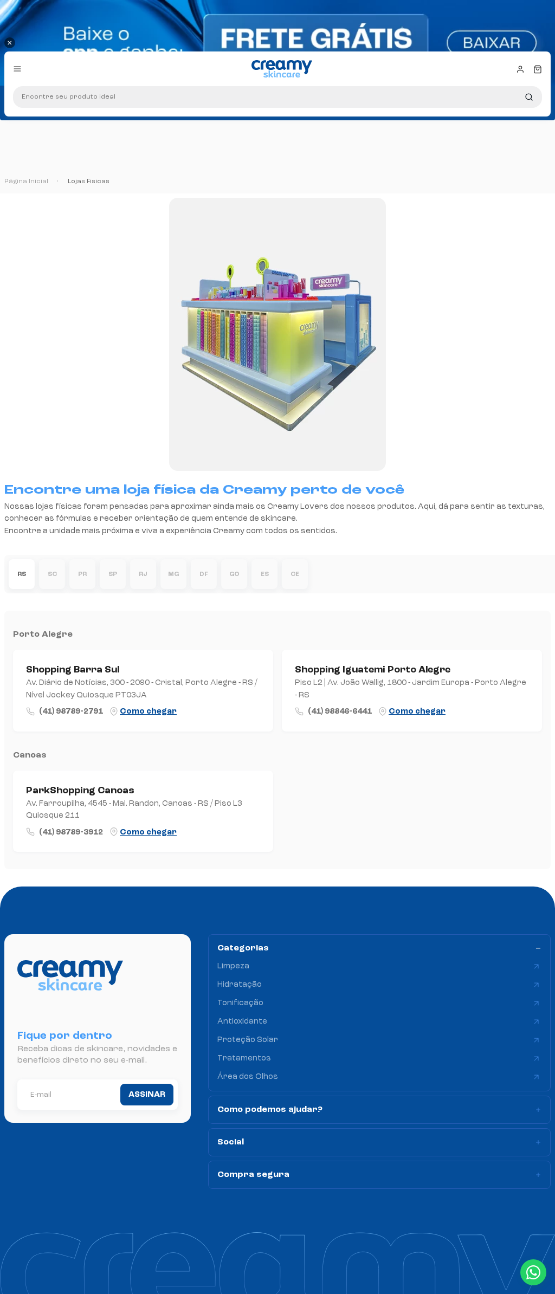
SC (52, 574)
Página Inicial (26, 181)
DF (203, 574)
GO (234, 574)
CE (295, 574)
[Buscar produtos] (529, 97)
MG (173, 574)
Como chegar (148, 712)
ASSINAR (146, 1095)
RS (21, 574)
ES (265, 574)
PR (82, 574)
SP (112, 574)
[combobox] (277, 97)
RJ (143, 574)
